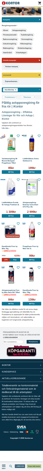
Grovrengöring (26, 39)
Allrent (5, 30)
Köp (12, 172)
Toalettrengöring (27, 35)
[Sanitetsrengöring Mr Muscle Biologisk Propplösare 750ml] (11, 143)
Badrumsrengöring (10, 39)
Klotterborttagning (24, 48)
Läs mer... (6, 128)
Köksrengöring (25, 44)
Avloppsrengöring (19, 30)
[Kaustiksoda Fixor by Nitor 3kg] (11, 231)
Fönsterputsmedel (9, 35)
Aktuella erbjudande (21, 378)
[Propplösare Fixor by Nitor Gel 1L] (32, 231)
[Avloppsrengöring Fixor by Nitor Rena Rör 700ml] (11, 274)
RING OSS (20, 466)
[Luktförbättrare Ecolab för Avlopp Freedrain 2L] (11, 187)
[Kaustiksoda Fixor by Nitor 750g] (32, 274)
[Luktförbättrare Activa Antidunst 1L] (32, 143)
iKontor (21, 365)
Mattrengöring (8, 48)
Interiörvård (7, 52)
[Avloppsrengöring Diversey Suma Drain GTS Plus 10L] (32, 187)
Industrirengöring (9, 44)
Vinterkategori (21, 52)
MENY (4, 468)
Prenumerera (33, 342)
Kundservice (21, 372)
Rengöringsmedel (9, 25)
